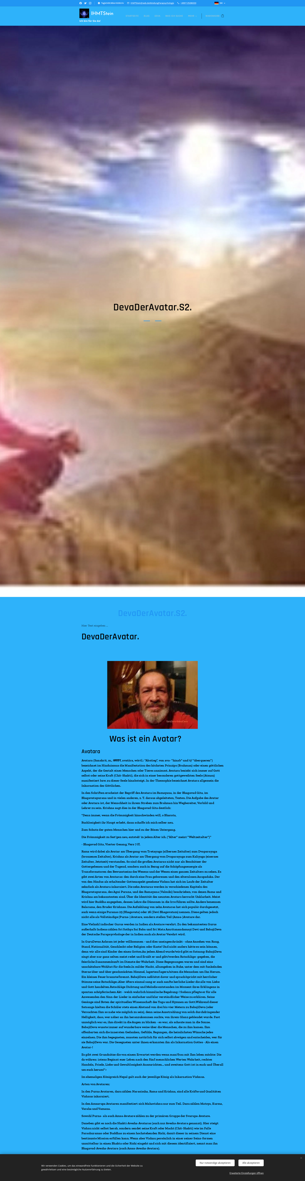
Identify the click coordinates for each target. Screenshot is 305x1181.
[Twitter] (85, 3)
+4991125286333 (188, 3)
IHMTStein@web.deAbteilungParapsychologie (152, 3)
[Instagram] (90, 3)
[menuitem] (133, 16)
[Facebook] (81, 3)
